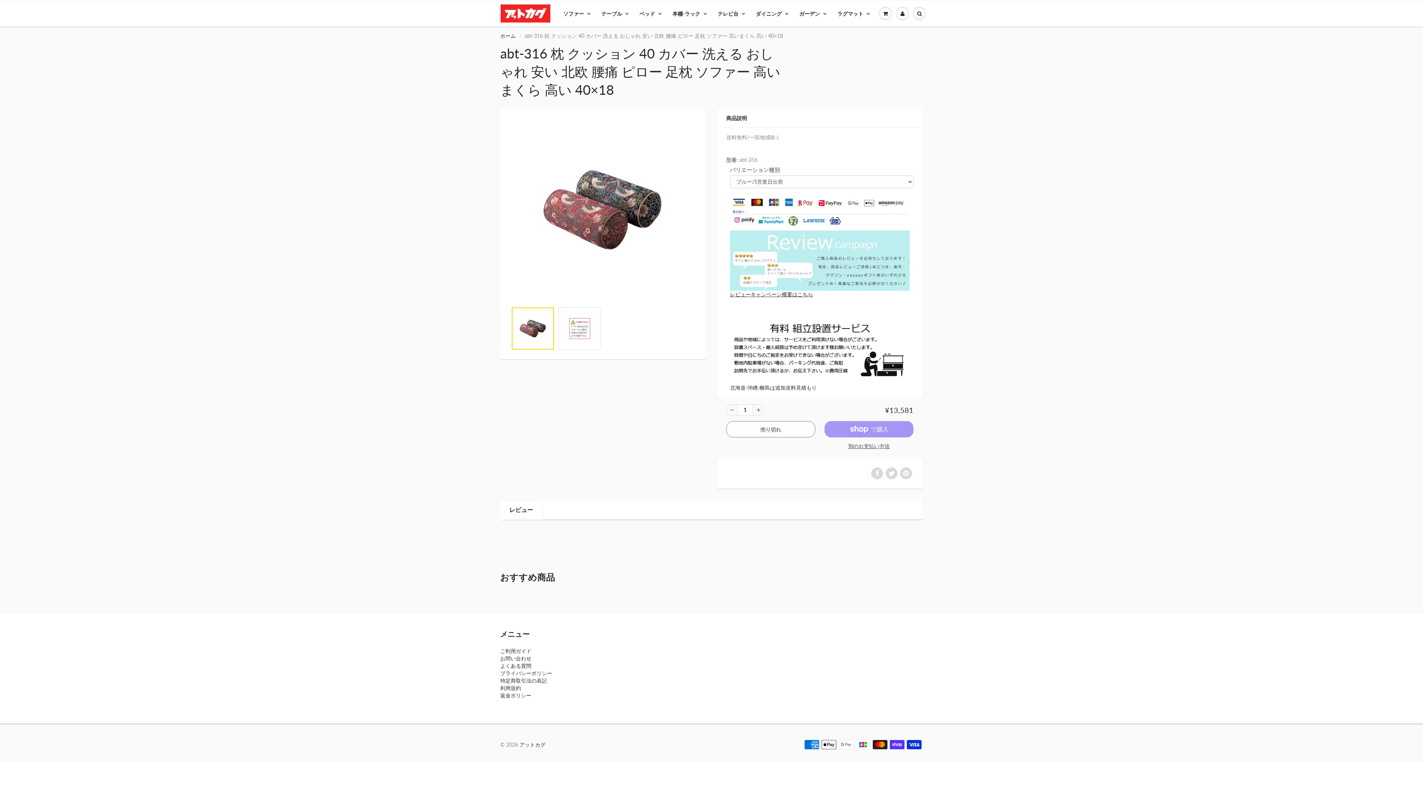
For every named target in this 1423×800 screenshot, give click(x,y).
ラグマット (850, 13)
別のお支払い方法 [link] (869, 446)
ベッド (647, 13)
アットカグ (532, 744)
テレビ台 (728, 13)
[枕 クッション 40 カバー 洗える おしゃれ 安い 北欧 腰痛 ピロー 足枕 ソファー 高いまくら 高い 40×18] (603, 210)
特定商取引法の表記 (523, 680)
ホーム (508, 36)
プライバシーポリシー (526, 673)
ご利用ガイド (515, 651)
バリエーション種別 (755, 169)
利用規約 (510, 688)
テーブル (611, 13)
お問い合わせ (515, 658)
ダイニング (769, 13)
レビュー (521, 509)
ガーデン (809, 13)
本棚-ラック (686, 13)
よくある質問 (515, 666)
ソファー (573, 13)
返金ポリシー (515, 695)
